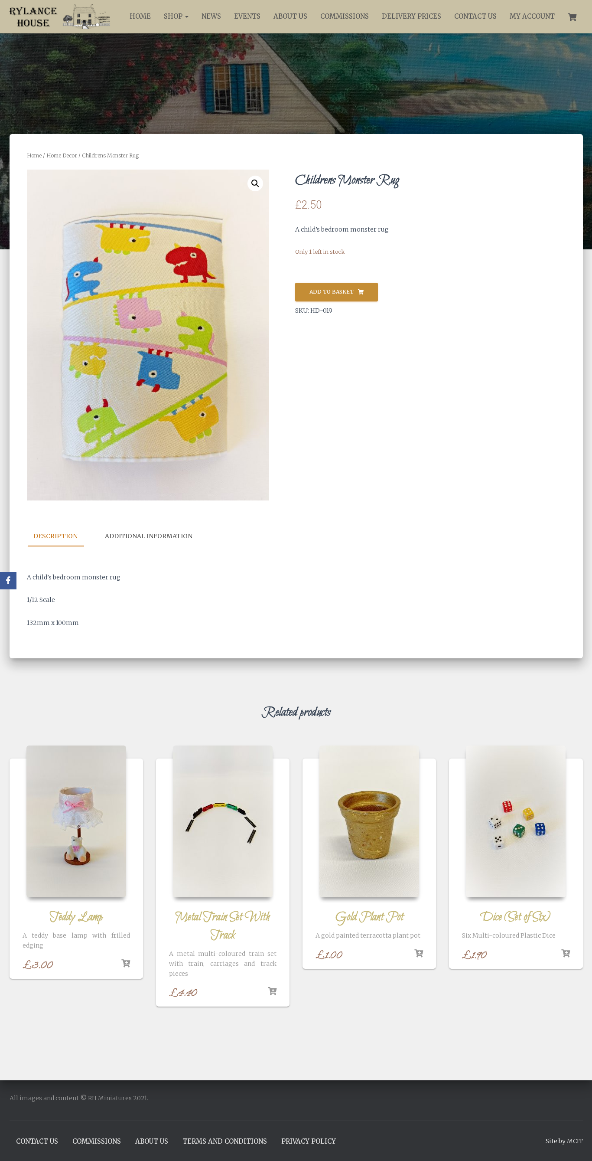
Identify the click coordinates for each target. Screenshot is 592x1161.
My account (532, 16)
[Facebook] (8, 580)
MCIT (575, 1141)
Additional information (148, 536)
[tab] (62, 536)
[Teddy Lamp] (76, 821)
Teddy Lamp (76, 917)
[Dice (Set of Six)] (516, 821)
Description (55, 536)
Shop (174, 16)
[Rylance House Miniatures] (60, 16)
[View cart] (572, 16)
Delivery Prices (411, 16)
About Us (290, 16)
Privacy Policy (308, 1141)
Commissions (344, 16)
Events (247, 16)
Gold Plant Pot (369, 917)
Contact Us (475, 16)
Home (140, 16)
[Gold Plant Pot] (369, 821)
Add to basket (331, 291)
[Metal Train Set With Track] (223, 821)
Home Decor (61, 155)
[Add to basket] (125, 963)
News (211, 16)
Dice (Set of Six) (515, 917)
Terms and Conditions (224, 1141)
